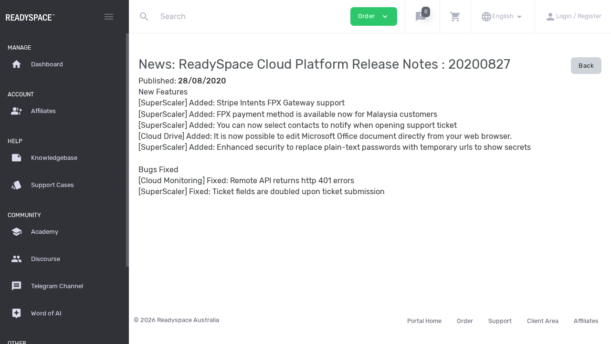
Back (586, 65)
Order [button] (374, 16)
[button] (422, 16)
